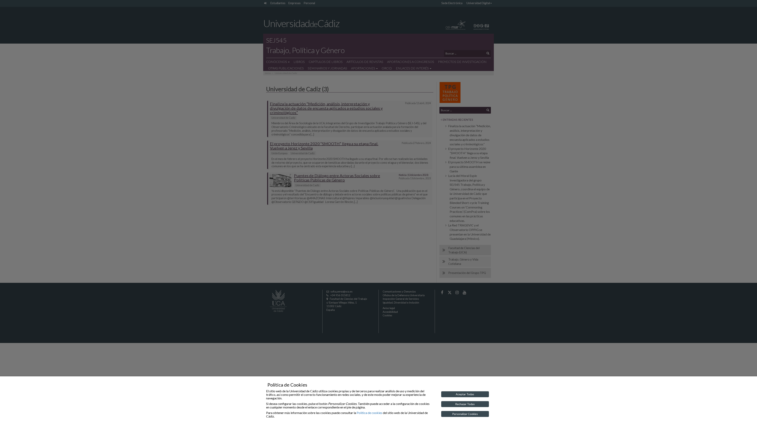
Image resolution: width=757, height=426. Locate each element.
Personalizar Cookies (465, 414)
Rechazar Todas (465, 404)
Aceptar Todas (465, 394)
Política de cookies (369, 413)
